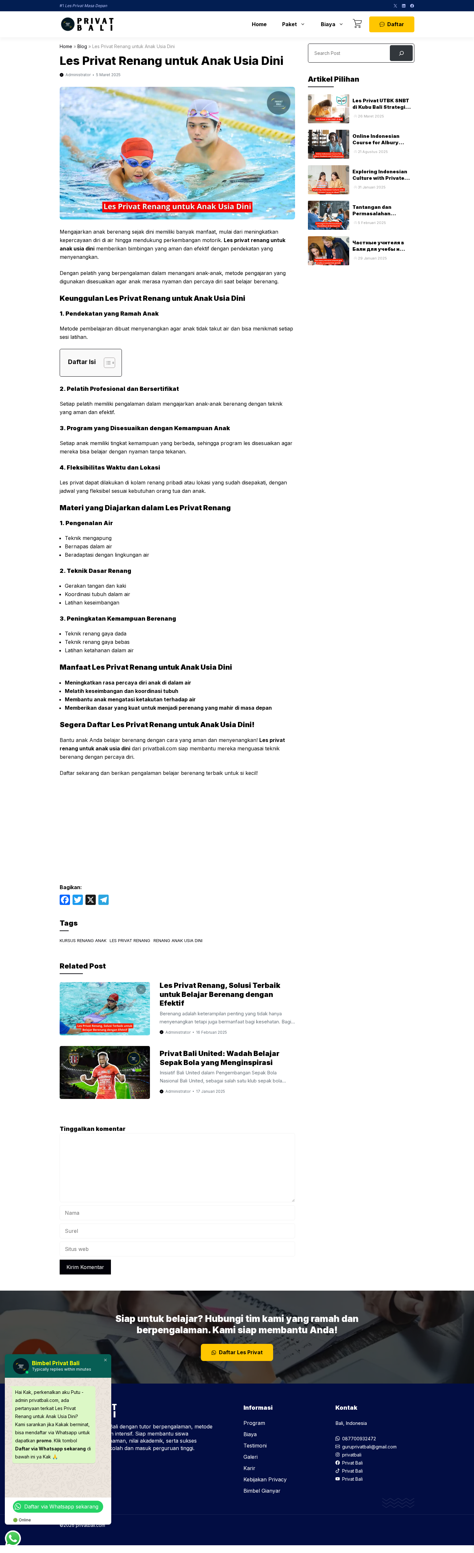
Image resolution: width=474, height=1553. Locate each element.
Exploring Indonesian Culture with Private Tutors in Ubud (379, 178)
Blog (82, 46)
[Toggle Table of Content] (106, 362)
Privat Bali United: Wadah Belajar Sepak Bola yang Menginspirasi (220, 1058)
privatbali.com (160, 748)
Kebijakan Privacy (265, 1479)
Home (259, 24)
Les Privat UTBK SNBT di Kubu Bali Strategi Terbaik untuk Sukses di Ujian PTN (383, 110)
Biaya (328, 24)
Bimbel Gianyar (262, 1490)
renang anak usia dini (177, 940)
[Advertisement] (177, 830)
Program (254, 1423)
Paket (289, 24)
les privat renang (130, 940)
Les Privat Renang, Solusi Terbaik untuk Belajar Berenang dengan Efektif (220, 994)
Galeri (250, 1457)
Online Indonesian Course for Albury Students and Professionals (376, 146)
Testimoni (255, 1445)
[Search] (401, 53)
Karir (249, 1468)
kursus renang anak (83, 940)
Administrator (78, 74)
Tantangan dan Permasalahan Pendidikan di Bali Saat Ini (381, 217)
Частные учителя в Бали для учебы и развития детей (378, 249)
